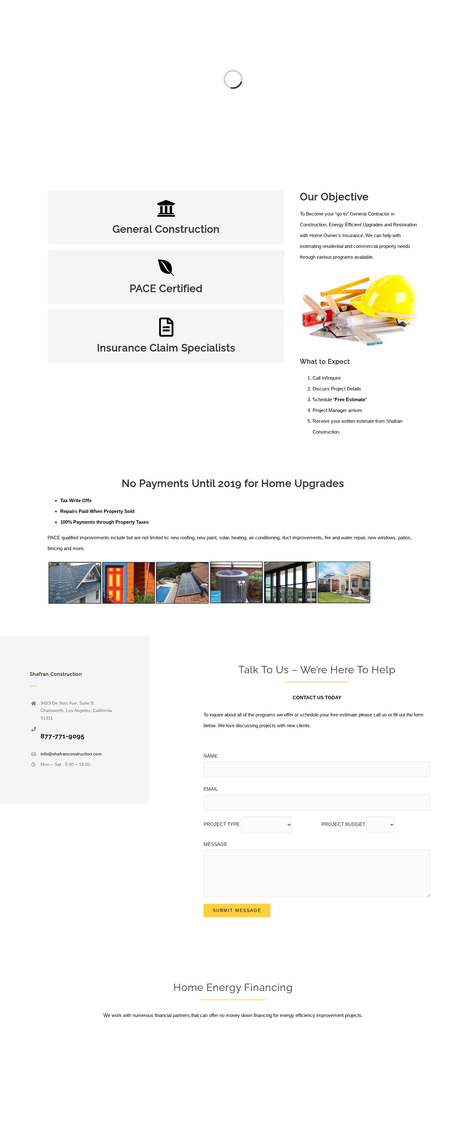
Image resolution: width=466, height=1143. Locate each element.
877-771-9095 (63, 736)
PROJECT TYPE (222, 824)
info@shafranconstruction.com (71, 753)
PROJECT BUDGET (343, 824)
